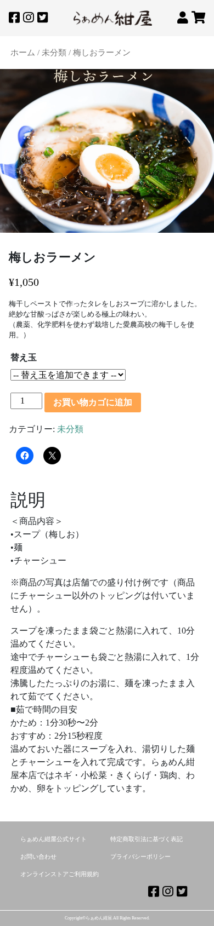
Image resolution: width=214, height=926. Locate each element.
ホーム (22, 52)
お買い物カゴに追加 (92, 402)
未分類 (54, 52)
